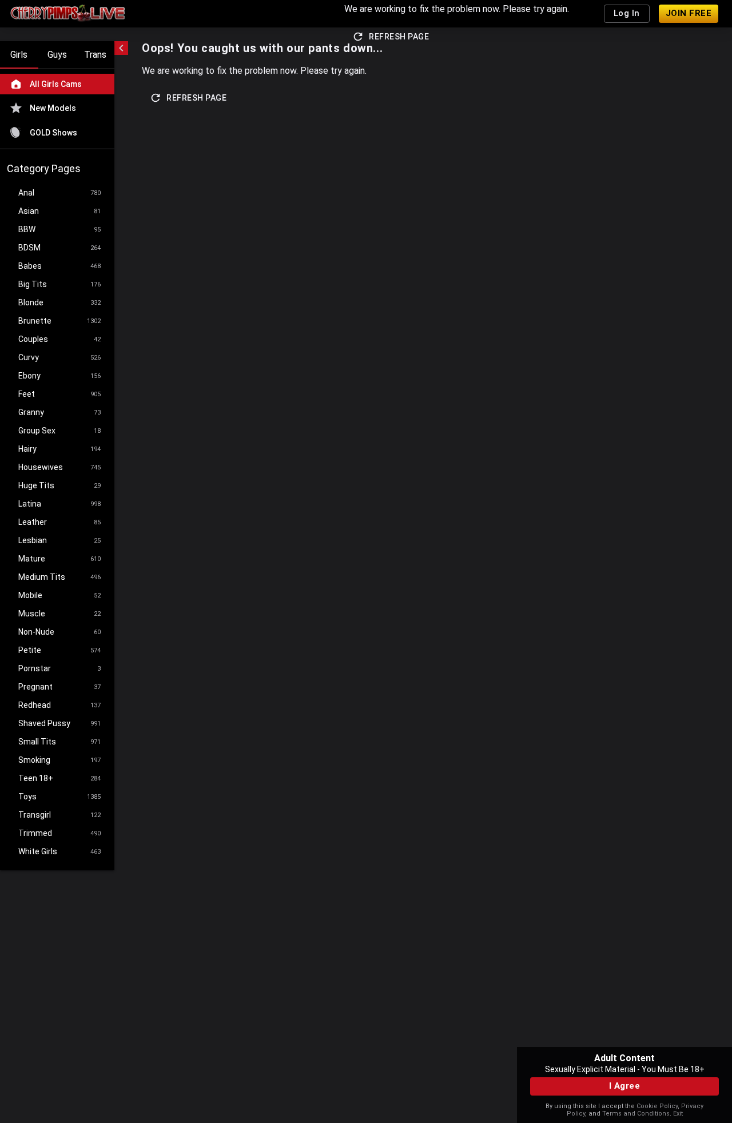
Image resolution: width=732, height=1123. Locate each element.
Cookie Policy (657, 1106)
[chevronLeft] (121, 48)
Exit (678, 1113)
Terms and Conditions (636, 1113)
